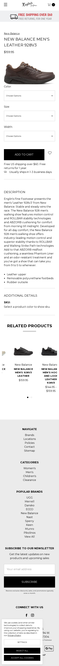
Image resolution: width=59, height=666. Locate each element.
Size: (7, 106)
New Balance (29, 513)
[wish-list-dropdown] (49, 152)
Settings (22, 642)
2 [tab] (31, 397)
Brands (29, 435)
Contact (29, 446)
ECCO (29, 509)
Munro (29, 528)
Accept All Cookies (22, 658)
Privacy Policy (14, 635)
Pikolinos (29, 532)
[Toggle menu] (4, 4)
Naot (29, 517)
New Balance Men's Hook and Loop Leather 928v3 (43, 376)
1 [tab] (27, 397)
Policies (29, 442)
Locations (29, 439)
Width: (8, 126)
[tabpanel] (16, 367)
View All (29, 536)
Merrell (29, 501)
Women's (29, 468)
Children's (29, 476)
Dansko (29, 505)
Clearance (29, 480)
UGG (29, 497)
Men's (29, 472)
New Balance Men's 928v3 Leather (15, 372)
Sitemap (29, 450)
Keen (29, 524)
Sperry (29, 521)
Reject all (22, 650)
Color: (7, 86)
